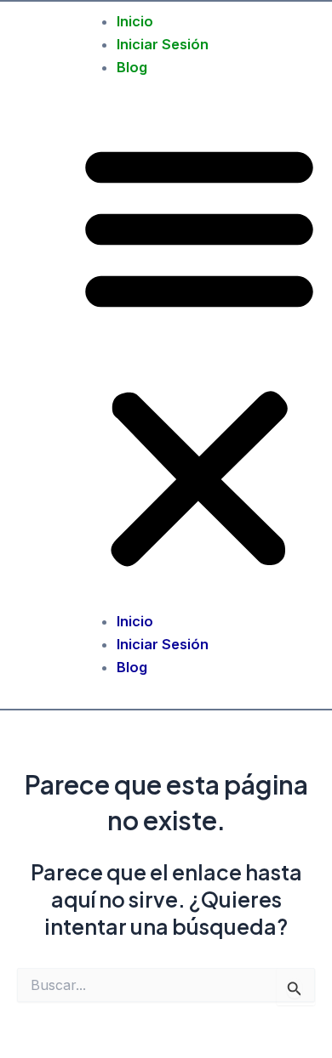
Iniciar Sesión (163, 44)
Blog (132, 67)
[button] (199, 355)
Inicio (135, 21)
